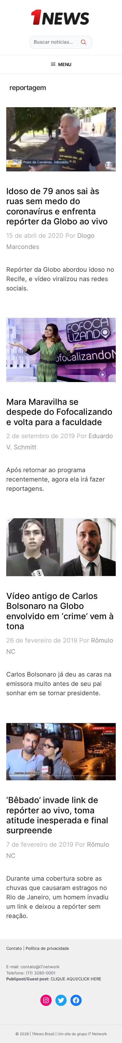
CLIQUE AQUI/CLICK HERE (76, 978)
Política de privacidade (47, 948)
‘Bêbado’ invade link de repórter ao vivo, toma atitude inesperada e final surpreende (57, 815)
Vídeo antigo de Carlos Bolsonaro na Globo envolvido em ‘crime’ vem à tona (60, 611)
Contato (14, 948)
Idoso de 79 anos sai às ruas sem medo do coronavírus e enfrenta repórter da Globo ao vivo (57, 206)
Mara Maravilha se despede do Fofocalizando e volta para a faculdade (59, 412)
